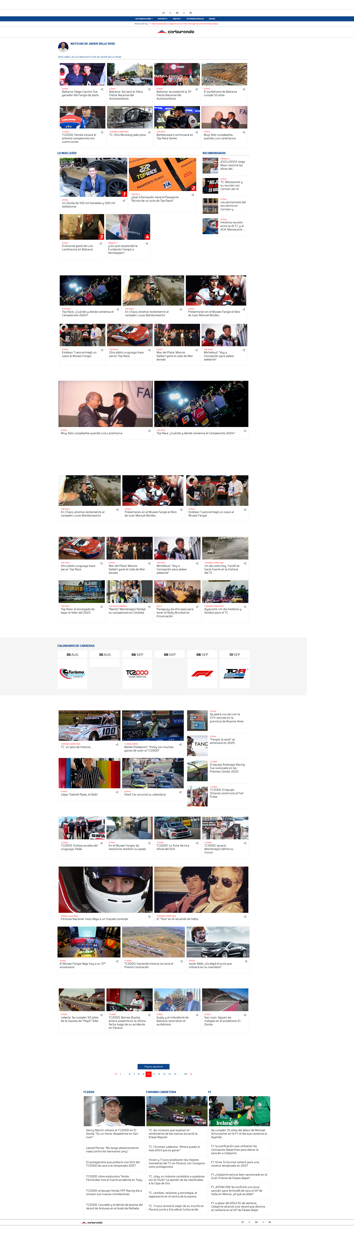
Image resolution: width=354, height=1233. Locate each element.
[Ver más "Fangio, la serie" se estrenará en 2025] (197, 745)
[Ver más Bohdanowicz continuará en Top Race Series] (177, 117)
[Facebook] (163, 13)
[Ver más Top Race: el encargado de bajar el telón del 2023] (82, 591)
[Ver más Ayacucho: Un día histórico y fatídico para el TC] (225, 591)
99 (185, 1074)
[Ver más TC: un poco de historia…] (89, 725)
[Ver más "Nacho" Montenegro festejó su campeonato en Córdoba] (129, 591)
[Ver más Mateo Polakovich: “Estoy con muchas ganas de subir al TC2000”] (153, 725)
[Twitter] (170, 13)
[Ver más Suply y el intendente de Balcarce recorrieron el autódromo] (177, 999)
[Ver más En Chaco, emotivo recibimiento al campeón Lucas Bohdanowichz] (153, 290)
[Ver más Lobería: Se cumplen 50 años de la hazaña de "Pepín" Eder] (82, 999)
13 (164, 1074)
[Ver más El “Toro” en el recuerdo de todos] (201, 890)
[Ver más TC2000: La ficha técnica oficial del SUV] (177, 828)
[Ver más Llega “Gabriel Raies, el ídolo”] (89, 773)
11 (154, 1074)
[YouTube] (177, 13)
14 (170, 1074)
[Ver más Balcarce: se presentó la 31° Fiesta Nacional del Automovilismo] (177, 74)
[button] (144, 18)
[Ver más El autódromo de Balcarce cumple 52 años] (224, 74)
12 (159, 1074)
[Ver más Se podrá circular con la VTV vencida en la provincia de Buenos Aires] (197, 720)
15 (175, 1074)
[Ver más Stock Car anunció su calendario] (153, 773)
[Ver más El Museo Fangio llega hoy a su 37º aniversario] (89, 942)
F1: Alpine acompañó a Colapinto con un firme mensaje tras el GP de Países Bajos (183, 23)
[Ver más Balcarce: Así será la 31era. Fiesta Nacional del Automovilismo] (130, 74)
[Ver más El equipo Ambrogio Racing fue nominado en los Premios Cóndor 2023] (197, 771)
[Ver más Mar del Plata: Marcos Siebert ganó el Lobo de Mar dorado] (177, 335)
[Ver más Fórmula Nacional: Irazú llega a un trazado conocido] (106, 890)
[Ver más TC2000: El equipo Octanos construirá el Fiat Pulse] (197, 796)
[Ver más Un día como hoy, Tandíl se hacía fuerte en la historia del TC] (225, 548)
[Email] (190, 13)
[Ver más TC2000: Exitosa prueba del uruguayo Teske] (82, 828)
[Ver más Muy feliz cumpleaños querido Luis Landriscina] (224, 117)
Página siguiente (153, 1066)
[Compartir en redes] (102, 89)
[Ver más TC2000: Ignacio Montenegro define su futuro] (225, 828)
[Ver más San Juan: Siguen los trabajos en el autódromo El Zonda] (225, 999)
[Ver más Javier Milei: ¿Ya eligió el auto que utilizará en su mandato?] (218, 942)
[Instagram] (184, 13)
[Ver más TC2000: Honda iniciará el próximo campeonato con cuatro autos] (82, 117)
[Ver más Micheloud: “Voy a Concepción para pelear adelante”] (224, 335)
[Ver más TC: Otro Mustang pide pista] (130, 117)
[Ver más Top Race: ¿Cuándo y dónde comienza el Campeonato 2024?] (90, 290)
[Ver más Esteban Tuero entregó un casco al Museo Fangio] (82, 335)
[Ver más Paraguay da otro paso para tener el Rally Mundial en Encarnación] (177, 591)
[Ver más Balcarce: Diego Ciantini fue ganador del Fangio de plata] (82, 74)
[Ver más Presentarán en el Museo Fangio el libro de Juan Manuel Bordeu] (216, 290)
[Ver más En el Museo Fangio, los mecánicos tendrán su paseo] (129, 828)
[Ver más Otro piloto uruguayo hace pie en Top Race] (130, 335)
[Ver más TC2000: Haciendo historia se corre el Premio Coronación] (153, 942)
